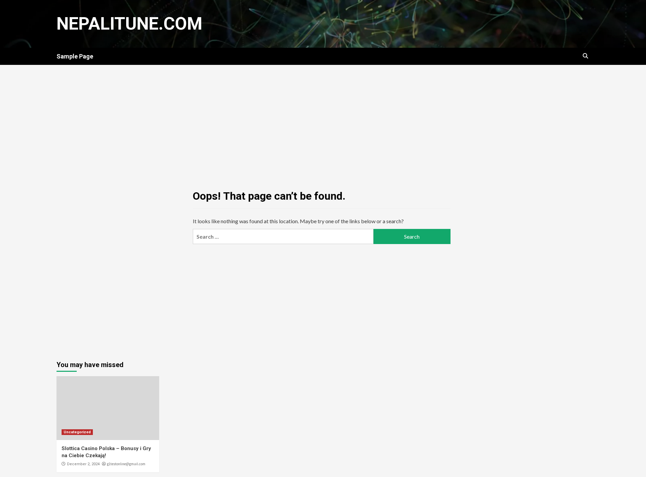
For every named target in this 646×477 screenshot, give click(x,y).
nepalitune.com (129, 23)
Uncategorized (77, 432)
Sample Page (75, 56)
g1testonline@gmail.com (126, 464)
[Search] (585, 56)
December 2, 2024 (83, 464)
